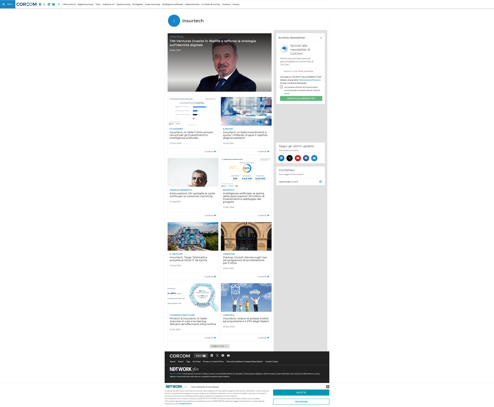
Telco (98, 4)
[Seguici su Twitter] (289, 158)
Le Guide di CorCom (210, 4)
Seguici (199, 355)
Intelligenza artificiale (172, 4)
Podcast (226, 4)
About (172, 361)
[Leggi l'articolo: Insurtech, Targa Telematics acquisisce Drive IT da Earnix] (193, 251)
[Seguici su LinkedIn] (281, 158)
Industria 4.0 (109, 4)
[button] (7, 4)
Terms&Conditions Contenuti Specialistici (244, 361)
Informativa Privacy (309, 80)
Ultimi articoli (69, 4)
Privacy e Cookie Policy (213, 361)
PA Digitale (138, 4)
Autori (181, 361)
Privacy (235, 4)
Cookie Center (271, 361)
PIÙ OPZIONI (301, 401)
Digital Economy (85, 4)
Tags (188, 361)
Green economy (152, 4)
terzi (287, 93)
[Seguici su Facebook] (306, 158)
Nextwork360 (176, 374)
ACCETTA (301, 392)
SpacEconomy (123, 4)
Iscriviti (301, 98)
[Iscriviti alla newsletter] (314, 158)
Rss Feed (196, 361)
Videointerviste (192, 4)
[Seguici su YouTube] (298, 158)
